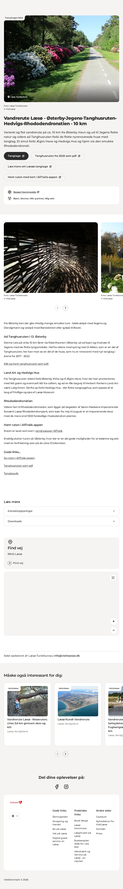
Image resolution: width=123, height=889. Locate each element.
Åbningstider (60, 816)
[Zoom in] (114, 621)
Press (99, 833)
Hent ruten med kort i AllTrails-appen (32, 177)
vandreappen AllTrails (48, 430)
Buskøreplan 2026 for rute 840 (81, 843)
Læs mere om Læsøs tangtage (28, 166)
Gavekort (101, 816)
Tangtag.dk (11, 473)
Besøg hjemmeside (24, 192)
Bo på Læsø (59, 829)
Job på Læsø (60, 833)
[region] (61, 604)
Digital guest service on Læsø (60, 841)
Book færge (81, 820)
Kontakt (100, 829)
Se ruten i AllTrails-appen (19, 458)
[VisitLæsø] (16, 802)
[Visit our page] (57, 787)
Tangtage (14, 155)
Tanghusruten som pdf (18, 465)
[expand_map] (113, 577)
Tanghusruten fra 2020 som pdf (56, 155)
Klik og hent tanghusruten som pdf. (26, 363)
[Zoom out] (114, 630)
